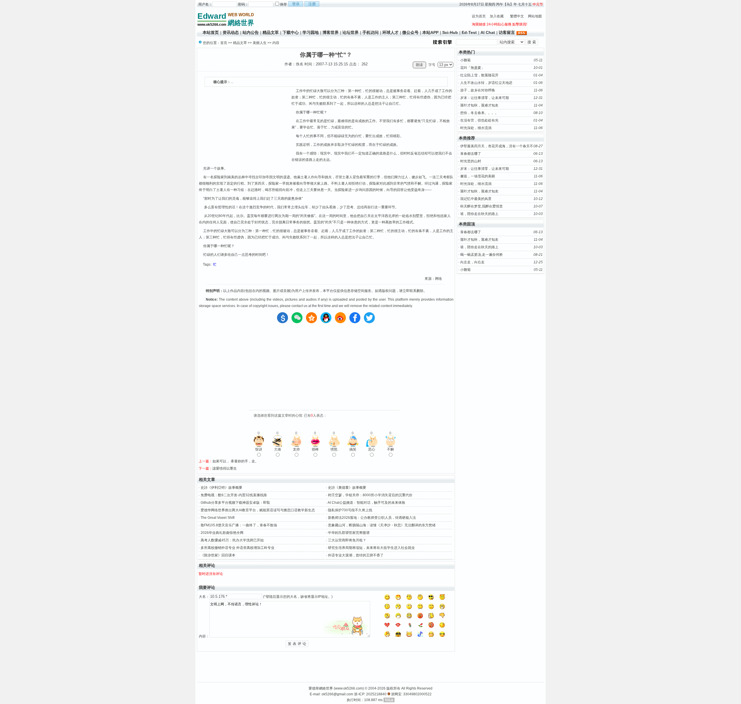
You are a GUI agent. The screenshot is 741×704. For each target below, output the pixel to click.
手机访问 (370, 32)
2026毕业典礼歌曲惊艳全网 (222, 533)
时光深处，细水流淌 (475, 128)
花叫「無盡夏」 (472, 68)
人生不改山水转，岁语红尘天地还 (486, 83)
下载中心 (291, 32)
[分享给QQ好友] (325, 317)
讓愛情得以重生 (224, 468)
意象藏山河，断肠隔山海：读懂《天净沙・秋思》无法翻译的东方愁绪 (382, 525)
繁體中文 (517, 16)
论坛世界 (350, 32)
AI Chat (487, 32)
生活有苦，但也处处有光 (479, 120)
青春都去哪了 (470, 154)
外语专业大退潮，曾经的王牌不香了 (356, 555)
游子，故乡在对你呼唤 (477, 90)
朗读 (419, 65)
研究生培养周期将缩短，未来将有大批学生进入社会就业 (371, 548)
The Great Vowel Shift (217, 518)
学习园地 (310, 32)
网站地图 (535, 16)
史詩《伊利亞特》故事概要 (221, 488)
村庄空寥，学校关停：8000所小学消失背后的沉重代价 (370, 495)
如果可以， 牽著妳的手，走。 (235, 461)
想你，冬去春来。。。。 (479, 113)
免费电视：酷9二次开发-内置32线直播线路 (234, 495)
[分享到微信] (296, 317)
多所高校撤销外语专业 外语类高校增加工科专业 (237, 548)
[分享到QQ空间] (311, 317)
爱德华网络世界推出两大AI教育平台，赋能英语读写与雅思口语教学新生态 (258, 510)
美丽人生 (260, 43)
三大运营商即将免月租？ (347, 540)
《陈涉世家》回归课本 (218, 555)
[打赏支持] (282, 317)
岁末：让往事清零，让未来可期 (484, 98)
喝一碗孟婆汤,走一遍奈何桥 (481, 255)
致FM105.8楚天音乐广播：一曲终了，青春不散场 (239, 525)
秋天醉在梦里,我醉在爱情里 (481, 206)
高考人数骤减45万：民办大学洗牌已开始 (232, 540)
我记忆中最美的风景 (475, 199)
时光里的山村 (470, 161)
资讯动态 (231, 32)
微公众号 (410, 32)
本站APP (430, 32)
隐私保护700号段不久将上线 (350, 510)
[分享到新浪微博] (340, 317)
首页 (223, 43)
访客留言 (507, 32)
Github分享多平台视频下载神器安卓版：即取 (235, 503)
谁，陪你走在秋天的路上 (479, 214)
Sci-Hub (450, 32)
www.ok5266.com (349, 688)
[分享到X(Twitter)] (369, 317)
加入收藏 (497, 16)
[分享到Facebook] (354, 317)
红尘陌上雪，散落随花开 (479, 75)
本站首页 (211, 32)
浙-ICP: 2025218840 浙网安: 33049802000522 (393, 694)
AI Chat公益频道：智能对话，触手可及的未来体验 (366, 503)
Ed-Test (469, 32)
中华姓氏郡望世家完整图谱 (349, 533)
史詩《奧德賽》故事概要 (347, 488)
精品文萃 (271, 32)
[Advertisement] (362, 19)
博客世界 (330, 32)
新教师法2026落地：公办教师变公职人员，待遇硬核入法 (372, 518)
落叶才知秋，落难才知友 (479, 105)
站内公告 (251, 32)
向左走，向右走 (472, 262)
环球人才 (390, 32)
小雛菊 (465, 60)
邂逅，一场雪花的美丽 (477, 176)
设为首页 (479, 16)
